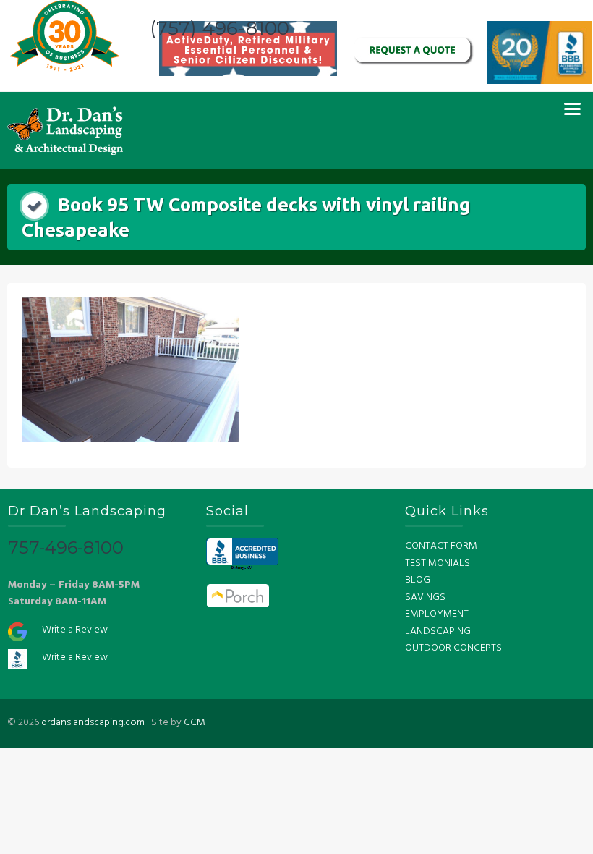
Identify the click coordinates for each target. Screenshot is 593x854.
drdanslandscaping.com (93, 722)
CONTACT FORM (441, 546)
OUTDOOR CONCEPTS (453, 648)
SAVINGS (425, 597)
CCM (194, 722)
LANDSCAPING (438, 631)
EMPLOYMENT (437, 614)
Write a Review (75, 630)
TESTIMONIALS (437, 563)
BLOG (417, 580)
